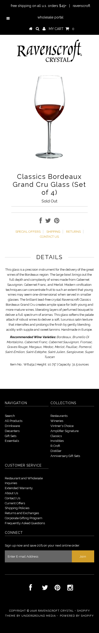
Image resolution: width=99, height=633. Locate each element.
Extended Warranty (19, 488)
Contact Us (12, 498)
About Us (11, 493)
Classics (56, 436)
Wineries (56, 421)
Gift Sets (10, 436)
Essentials (12, 441)
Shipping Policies (17, 508)
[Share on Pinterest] (56, 222)
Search (10, 416)
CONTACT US (49, 236)
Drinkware (12, 426)
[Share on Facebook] (40, 222)
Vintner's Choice (62, 426)
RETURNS (73, 231)
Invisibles (57, 441)
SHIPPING (53, 231)
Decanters (12, 431)
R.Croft (55, 446)
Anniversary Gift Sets (65, 456)
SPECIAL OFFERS (28, 231)
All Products (13, 421)
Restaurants (59, 416)
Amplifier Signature (64, 431)
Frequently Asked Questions (25, 523)
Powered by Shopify (77, 615)
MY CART (61, 29)
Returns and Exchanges (22, 513)
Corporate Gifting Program (23, 518)
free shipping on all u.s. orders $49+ (38, 6)
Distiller (56, 451)
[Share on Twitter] (48, 222)
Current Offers (15, 503)
